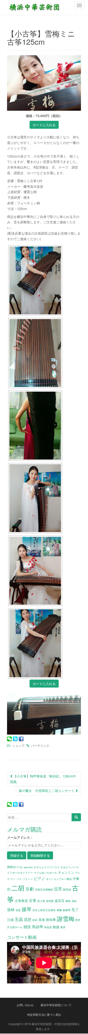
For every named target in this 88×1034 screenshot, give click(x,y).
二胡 (17, 887)
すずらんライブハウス (47, 867)
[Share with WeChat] (9, 738)
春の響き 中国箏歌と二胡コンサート (47, 790)
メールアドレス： (20, 837)
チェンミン (66, 872)
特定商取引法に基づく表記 (44, 1014)
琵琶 (27, 919)
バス (19, 879)
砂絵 (35, 920)
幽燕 (68, 901)
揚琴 (26, 909)
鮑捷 (56, 926)
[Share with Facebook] (21, 738)
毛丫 (75, 909)
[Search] (76, 817)
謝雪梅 (65, 918)
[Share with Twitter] (15, 738)
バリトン (28, 879)
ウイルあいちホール (45, 872)
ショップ (18, 745)
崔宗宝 (60, 900)
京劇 (29, 889)
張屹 (74, 901)
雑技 (27, 926)
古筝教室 (21, 900)
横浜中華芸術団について (56, 1005)
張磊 (18, 910)
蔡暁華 (51, 919)
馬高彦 (48, 927)
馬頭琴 (37, 926)
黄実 (62, 927)
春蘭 (59, 910)
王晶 (19, 919)
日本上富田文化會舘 (44, 910)
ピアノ (39, 878)
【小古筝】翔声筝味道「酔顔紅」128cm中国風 (43, 779)
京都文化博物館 (44, 889)
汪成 (10, 919)
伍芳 (58, 889)
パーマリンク (40, 745)
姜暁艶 (50, 901)
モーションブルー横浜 (59, 879)
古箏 (32, 900)
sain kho (28, 867)
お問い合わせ (25, 1005)
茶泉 (41, 919)
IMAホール (15, 867)
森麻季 (66, 910)
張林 (11, 909)
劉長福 (67, 889)
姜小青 (41, 901)
